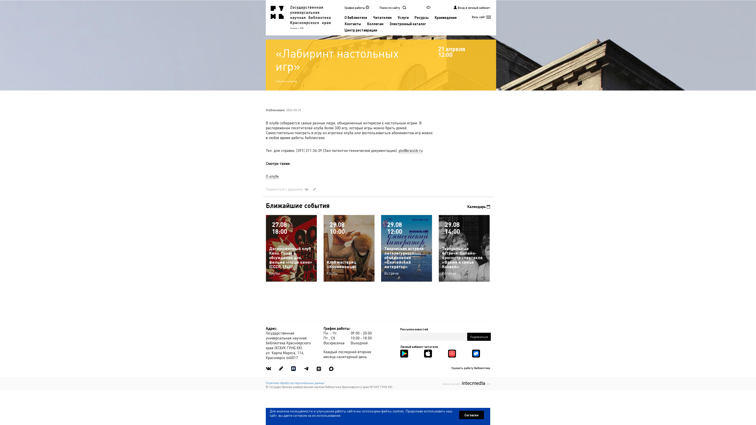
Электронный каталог (407, 23)
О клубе (272, 176)
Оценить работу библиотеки (470, 368)
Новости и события (286, 81)
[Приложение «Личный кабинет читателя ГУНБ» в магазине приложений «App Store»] (428, 353)
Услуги (403, 17)
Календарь (477, 206)
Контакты (353, 23)
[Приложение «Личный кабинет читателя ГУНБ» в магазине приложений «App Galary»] (452, 353)
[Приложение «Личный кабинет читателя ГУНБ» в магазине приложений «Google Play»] (404, 353)
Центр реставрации (361, 30)
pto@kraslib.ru (411, 150)
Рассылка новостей (414, 329)
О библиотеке (356, 17)
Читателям (382, 17)
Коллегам (375, 23)
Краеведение (446, 17)
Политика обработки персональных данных (295, 383)
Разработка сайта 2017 (466, 383)
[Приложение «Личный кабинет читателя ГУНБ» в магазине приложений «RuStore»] (476, 353)
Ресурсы (422, 17)
